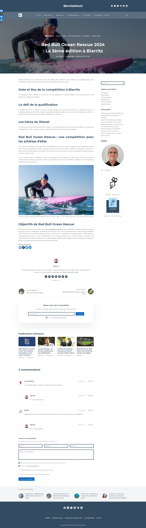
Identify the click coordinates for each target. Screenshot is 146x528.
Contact (107, 15)
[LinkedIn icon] (49, 276)
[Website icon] (52, 276)
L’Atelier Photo (105, 95)
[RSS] (126, 6)
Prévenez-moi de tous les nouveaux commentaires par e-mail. (37, 470)
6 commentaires (29, 357)
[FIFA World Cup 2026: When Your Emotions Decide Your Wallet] (85, 341)
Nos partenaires (89, 518)
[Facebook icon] (46, 276)
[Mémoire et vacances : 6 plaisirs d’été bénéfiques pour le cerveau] (48, 495)
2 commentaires (49, 355)
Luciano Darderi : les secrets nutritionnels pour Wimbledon (45, 351)
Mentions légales (57, 518)
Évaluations (86, 15)
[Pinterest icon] (63, 276)
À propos (47, 518)
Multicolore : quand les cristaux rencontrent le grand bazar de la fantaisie (117, 496)
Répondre (90, 381)
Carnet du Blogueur (106, 102)
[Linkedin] (30, 247)
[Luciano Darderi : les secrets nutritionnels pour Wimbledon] (46, 341)
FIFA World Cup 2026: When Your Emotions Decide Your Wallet (84, 351)
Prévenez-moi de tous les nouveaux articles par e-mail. (35, 474)
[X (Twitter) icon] (56, 276)
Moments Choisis (105, 99)
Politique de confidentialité (73, 518)
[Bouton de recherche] (122, 83)
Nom (21, 446)
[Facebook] (112, 6)
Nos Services (98, 15)
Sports (87, 36)
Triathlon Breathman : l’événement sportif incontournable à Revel (65, 351)
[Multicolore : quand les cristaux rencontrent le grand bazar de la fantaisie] (104, 495)
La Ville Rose (104, 93)
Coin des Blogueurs (73, 15)
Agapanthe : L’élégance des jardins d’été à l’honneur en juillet (34, 496)
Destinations (48, 15)
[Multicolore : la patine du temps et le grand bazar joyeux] (76, 495)
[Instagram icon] (59, 276)
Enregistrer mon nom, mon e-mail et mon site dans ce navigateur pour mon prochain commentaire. (43, 463)
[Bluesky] (26, 247)
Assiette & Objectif (106, 97)
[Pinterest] (121, 6)
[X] (23, 247)
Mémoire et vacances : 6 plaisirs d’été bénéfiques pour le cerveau (61, 496)
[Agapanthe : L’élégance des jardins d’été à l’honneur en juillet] (21, 495)
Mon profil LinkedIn (72, 272)
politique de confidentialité (60, 317)
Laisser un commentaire (26, 479)
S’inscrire (79, 314)
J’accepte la (57, 317)
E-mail (47, 446)
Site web (73, 446)
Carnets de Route (105, 104)
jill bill (26, 410)
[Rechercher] (126, 15)
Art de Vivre (59, 15)
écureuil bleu (29, 381)
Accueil (38, 15)
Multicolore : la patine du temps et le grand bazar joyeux (89, 496)
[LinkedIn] (124, 6)
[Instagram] (118, 6)
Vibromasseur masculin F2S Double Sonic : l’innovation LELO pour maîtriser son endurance (112, 115)
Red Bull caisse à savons (56, 229)
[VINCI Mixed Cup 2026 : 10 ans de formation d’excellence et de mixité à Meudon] (27, 341)
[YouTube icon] (66, 276)
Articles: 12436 (56, 280)
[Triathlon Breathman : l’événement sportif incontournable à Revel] (65, 341)
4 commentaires (96, 36)
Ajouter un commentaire (27, 452)
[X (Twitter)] (115, 6)
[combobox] (111, 83)
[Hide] (0, 22)
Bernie (32, 395)
